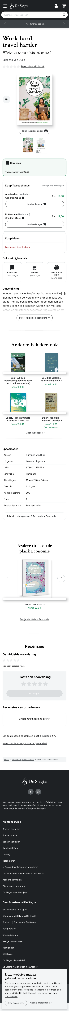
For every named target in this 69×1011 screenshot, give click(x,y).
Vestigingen (8, 947)
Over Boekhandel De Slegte (19, 902)
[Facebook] (30, 792)
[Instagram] (38, 792)
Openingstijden (10, 848)
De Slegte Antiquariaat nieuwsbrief (20, 966)
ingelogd (46, 735)
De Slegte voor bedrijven (15, 892)
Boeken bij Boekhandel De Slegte (19, 922)
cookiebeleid (11, 996)
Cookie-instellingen (40, 1003)
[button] (5, 24)
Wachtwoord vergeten (14, 886)
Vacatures (8, 954)
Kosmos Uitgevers (35, 461)
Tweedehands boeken (34, 24)
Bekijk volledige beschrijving (33, 317)
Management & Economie (30, 516)
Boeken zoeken (10, 835)
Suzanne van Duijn (14, 59)
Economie (51, 516)
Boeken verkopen (11, 841)
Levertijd (7, 854)
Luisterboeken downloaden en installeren (23, 873)
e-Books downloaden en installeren (20, 867)
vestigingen (13, 805)
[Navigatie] (5, 6)
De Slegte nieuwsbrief (14, 960)
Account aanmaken (12, 879)
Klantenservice (12, 821)
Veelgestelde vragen (36, 808)
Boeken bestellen (11, 829)
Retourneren (9, 860)
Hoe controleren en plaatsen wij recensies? (25, 743)
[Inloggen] (56, 6)
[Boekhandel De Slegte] (19, 6)
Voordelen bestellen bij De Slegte (19, 916)
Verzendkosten (10, 935)
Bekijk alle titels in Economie (34, 619)
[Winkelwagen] (64, 6)
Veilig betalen (9, 928)
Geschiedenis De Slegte (15, 909)
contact (11, 802)
